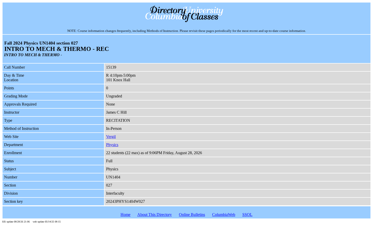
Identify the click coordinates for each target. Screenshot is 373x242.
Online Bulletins (192, 214)
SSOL (247, 214)
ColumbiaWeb (223, 214)
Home (125, 214)
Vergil (111, 136)
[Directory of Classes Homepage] (186, 21)
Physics (112, 145)
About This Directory (154, 214)
